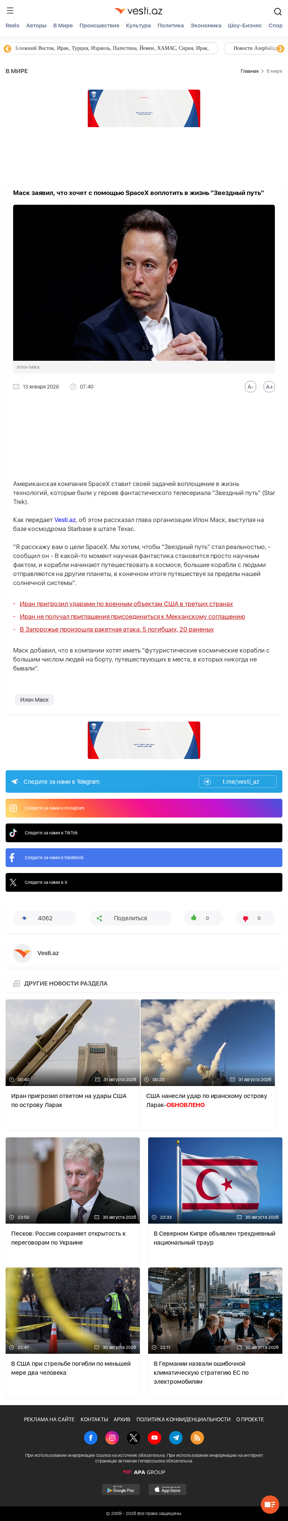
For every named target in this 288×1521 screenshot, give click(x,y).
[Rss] (197, 1438)
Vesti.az (65, 520)
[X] (133, 1438)
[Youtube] (154, 1438)
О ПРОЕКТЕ (250, 1419)
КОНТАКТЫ (94, 1419)
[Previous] (7, 49)
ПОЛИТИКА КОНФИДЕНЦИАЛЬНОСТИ (183, 1419)
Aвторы (36, 25)
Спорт (276, 25)
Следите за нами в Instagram (54, 808)
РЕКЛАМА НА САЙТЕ (49, 1419)
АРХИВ (122, 1419)
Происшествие (99, 25)
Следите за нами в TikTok (51, 833)
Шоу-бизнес (245, 25)
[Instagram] (112, 1438)
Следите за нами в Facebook (54, 857)
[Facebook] (91, 1438)
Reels (13, 25)
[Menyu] (10, 10)
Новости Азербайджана (42, 48)
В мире (63, 25)
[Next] (280, 49)
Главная (249, 71)
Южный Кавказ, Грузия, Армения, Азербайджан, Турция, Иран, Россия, (175, 48)
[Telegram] (176, 1438)
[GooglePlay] (121, 1489)
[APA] (144, 1472)
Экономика (205, 25)
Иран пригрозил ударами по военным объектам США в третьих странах (126, 604)
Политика (171, 25)
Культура (138, 25)
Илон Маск (34, 699)
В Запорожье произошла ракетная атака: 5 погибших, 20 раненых (117, 629)
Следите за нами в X (46, 882)
